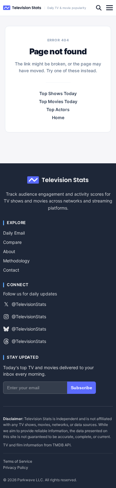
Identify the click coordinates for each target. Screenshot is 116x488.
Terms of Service (17, 461)
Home (58, 117)
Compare (12, 242)
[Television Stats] (22, 8)
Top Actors (58, 109)
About (9, 251)
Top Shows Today (58, 93)
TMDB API (62, 445)
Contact (11, 270)
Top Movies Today (58, 101)
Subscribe (81, 387)
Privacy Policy (15, 467)
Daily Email (14, 233)
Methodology (16, 260)
